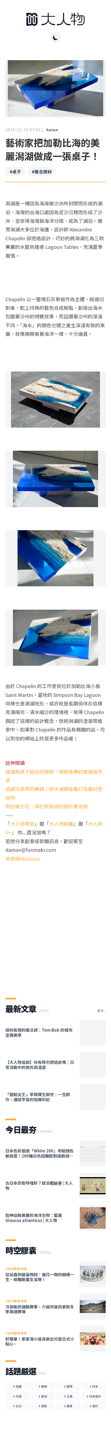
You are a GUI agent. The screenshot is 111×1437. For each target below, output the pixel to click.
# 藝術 (43, 1396)
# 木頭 (17, 1396)
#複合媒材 (42, 171)
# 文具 (68, 1396)
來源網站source (22, 858)
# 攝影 (43, 1406)
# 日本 (93, 1386)
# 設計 (93, 1406)
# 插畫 (17, 1386)
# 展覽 (68, 1406)
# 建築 (68, 1386)
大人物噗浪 (22, 823)
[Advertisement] (55, 925)
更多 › (101, 1011)
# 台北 (17, 1406)
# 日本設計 (93, 1396)
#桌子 (15, 171)
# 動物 (43, 1386)
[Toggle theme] (55, 37)
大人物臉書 (61, 823)
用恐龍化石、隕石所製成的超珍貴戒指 (46, 806)
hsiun (52, 129)
